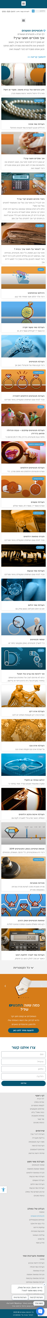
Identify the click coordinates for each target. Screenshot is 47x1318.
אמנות (41, 1212)
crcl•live (16, 1315)
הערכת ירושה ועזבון (36, 1263)
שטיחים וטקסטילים (36, 1220)
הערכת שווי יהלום (36, 605)
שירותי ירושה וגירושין (36, 1153)
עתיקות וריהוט (38, 1227)
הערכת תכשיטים (37, 361)
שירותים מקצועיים (37, 1109)
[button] (3, 1189)
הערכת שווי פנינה (36, 124)
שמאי (42, 1259)
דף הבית (40, 34)
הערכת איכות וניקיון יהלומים (32, 814)
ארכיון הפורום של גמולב (34, 1192)
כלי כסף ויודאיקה (37, 1223)
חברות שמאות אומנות (35, 1274)
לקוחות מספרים (37, 1105)
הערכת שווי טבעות (36, 570)
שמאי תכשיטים (37, 639)
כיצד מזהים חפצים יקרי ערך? (31, 199)
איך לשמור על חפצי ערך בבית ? (29, 249)
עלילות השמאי (38, 1235)
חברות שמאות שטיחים (35, 1282)
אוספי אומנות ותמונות (35, 1169)
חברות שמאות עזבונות (35, 1278)
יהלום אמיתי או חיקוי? (34, 780)
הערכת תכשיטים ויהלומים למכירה (29, 396)
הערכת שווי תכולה (37, 1267)
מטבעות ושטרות (37, 1231)
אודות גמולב (39, 1102)
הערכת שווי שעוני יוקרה (34, 327)
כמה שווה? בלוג (37, 1112)
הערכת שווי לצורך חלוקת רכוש (30, 954)
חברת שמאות (38, 1270)
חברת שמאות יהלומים (34, 536)
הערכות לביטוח (38, 1145)
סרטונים (41, 1239)
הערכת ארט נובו (37, 745)
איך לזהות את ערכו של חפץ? (31, 673)
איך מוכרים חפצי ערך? (34, 158)
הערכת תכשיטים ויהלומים (32, 467)
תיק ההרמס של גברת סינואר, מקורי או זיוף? (24, 89)
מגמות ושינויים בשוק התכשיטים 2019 (27, 848)
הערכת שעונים (38, 502)
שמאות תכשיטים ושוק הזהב (31, 920)
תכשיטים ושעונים (37, 1216)
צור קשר (40, 1119)
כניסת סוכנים (39, 1122)
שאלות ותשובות (38, 1115)
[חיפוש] (33, 11)
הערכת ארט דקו (37, 711)
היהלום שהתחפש (36, 293)
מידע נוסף (40, 1243)
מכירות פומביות (37, 883)
